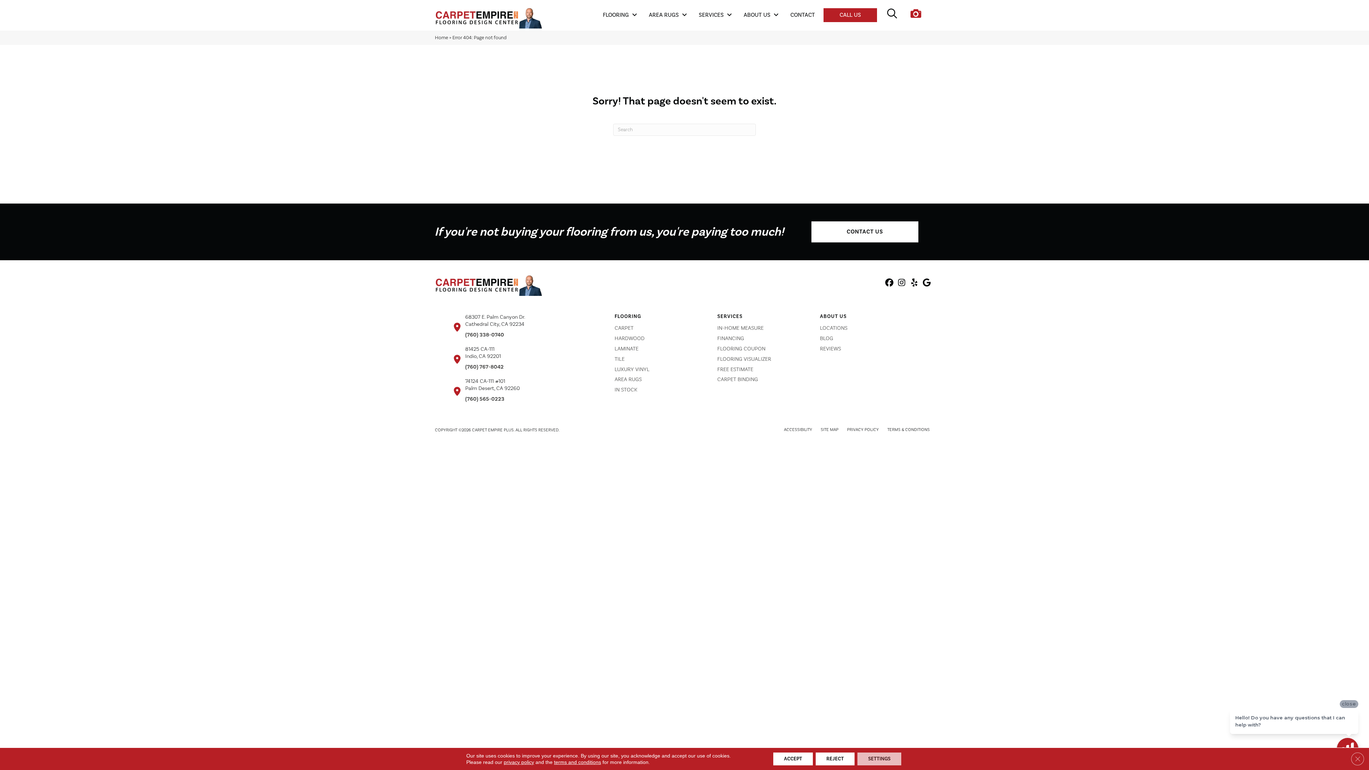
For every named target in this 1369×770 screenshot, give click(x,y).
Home (441, 38)
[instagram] (902, 283)
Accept (793, 759)
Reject (835, 759)
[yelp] (914, 283)
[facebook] (889, 283)
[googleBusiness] (927, 283)
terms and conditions (577, 762)
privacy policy (519, 762)
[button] (864, 231)
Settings (879, 759)
